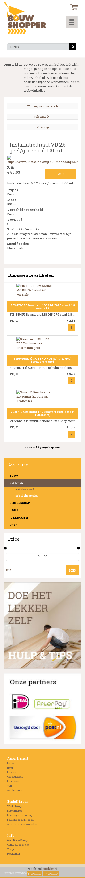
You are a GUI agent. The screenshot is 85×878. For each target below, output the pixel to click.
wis (8, 570)
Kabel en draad (24, 489)
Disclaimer (13, 853)
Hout (13, 510)
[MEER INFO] (71, 327)
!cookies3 (36, 873)
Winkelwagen (16, 806)
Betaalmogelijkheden (20, 819)
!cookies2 (49, 869)
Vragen (11, 849)
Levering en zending (20, 815)
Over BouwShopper (18, 840)
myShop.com (51, 447)
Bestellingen (18, 801)
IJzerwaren (18, 517)
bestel (61, 174)
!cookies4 (52, 873)
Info (10, 835)
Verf (13, 525)
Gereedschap (19, 503)
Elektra (11, 772)
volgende (40, 116)
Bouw (14, 475)
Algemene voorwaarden (22, 824)
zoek (72, 570)
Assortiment (17, 758)
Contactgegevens (18, 844)
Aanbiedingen (16, 790)
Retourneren (14, 810)
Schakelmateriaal (26, 495)
